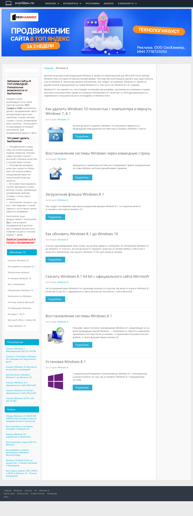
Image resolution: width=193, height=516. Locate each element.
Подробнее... (82, 136)
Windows (50, 3)
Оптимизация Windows (19, 308)
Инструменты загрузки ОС (21, 266)
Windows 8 (62, 200)
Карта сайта (9, 493)
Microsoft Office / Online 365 (22, 320)
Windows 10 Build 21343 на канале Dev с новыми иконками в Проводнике (21, 463)
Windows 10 (63, 119)
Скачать (28, 490)
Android (109, 3)
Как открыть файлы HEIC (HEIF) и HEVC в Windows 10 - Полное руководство (22, 473)
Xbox (6, 496)
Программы (92, 3)
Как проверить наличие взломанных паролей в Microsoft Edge (17, 452)
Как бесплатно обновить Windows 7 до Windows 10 (19, 376)
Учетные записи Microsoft (21, 302)
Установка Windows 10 (19, 278)
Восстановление (16, 284)
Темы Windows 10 (17, 325)
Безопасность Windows (20, 296)
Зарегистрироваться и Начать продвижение (21, 240)
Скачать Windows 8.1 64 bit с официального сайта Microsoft (21, 391)
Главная (48, 68)
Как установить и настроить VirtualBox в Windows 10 (19, 427)
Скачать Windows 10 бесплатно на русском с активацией (21, 368)
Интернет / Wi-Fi (16, 314)
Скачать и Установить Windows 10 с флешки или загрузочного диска (21, 359)
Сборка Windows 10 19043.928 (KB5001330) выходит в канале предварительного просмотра (21, 418)
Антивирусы (70, 3)
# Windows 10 (126, 3)
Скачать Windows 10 (18, 260)
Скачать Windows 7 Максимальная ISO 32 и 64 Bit (21, 349)
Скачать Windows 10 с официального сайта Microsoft (21, 383)
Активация (52, 493)
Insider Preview (38, 493)
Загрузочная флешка (18, 272)
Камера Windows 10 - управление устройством (18, 435)
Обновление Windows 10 (20, 290)
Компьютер (22, 493)
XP (36, 490)
